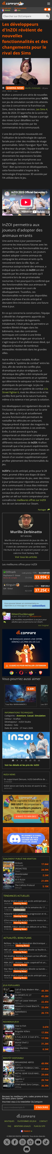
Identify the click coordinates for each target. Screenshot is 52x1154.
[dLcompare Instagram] (21, 1142)
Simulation (40, 715)
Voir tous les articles (26, 557)
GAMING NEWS (15, 88)
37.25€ (41, 590)
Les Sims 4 (41, 109)
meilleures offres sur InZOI (31, 500)
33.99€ (41, 577)
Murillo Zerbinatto (33, 88)
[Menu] (48, 3)
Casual (30, 715)
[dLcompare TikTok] (45, 1142)
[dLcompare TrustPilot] (29, 1142)
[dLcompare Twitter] (6, 1142)
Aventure (21, 715)
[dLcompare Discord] (26, 1149)
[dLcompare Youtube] (37, 1142)
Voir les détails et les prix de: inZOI (22, 765)
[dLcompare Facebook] (14, 1142)
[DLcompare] (26, 1116)
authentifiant (38, 605)
